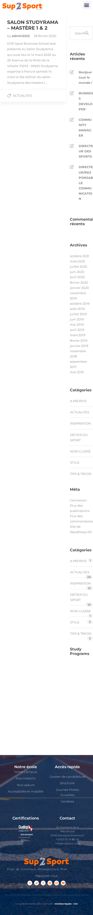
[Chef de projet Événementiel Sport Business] (75, 724)
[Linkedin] (49, 883)
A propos (78, 401)
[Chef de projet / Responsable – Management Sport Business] (75, 681)
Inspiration (80, 423)
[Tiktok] (36, 883)
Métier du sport (79, 437)
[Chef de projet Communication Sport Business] (75, 696)
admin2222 (21, 36)
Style (75, 462)
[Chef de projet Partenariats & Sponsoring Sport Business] (75, 710)
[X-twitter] (43, 883)
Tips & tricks (80, 474)
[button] (87, 5)
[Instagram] (29, 883)
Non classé (80, 451)
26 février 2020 (45, 36)
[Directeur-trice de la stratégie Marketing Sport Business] (75, 739)
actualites (22, 95)
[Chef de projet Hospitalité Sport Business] (75, 667)
